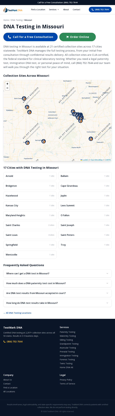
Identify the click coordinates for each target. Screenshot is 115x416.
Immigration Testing (69, 355)
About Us (7, 379)
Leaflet (85, 160)
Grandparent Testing (69, 343)
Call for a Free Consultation (33, 37)
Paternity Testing (67, 332)
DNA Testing (16, 20)
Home (6, 20)
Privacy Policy (66, 379)
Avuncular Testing (68, 347)
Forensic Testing (67, 359)
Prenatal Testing (67, 351)
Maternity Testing (68, 336)
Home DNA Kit (66, 367)
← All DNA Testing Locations (17, 313)
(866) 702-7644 (102, 9)
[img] (57, 120)
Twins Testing (66, 363)
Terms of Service (67, 383)
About (66, 9)
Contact (76, 9)
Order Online (79, 37)
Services (53, 9)
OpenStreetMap (97, 160)
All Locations (9, 391)
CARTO (108, 160)
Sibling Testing (66, 339)
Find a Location (38, 9)
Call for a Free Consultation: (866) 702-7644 (58, 2)
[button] (91, 139)
